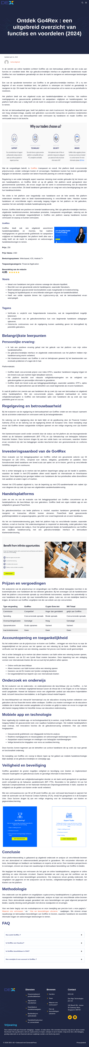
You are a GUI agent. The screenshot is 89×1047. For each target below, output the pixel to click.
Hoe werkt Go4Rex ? (13, 935)
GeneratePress (31, 1042)
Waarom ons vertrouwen (12, 911)
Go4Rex (34, 168)
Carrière (52, 994)
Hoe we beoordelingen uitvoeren (44, 911)
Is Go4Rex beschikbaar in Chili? (18, 951)
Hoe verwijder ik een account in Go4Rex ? (21, 959)
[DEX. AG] (7, 2)
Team (51, 998)
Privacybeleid (81, 1042)
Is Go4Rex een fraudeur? (15, 943)
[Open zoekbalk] (82, 2)
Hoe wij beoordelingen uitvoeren (54, 1011)
